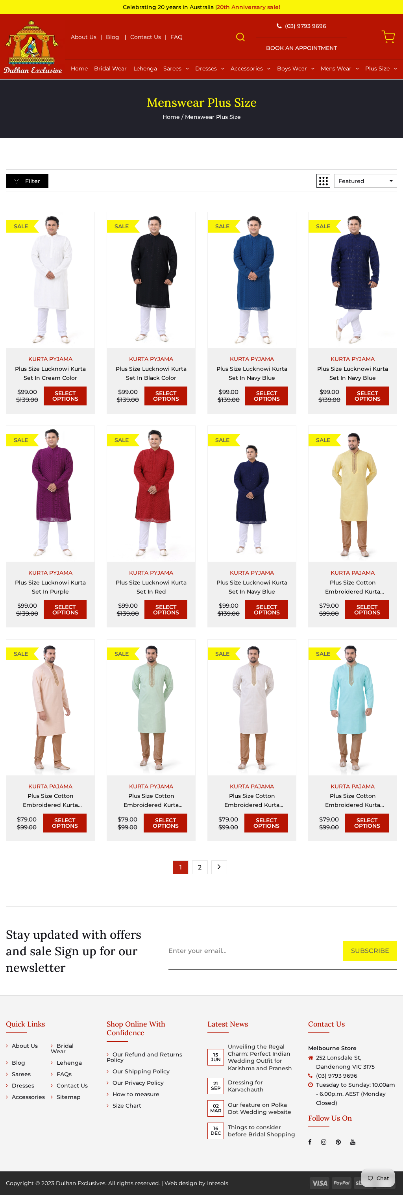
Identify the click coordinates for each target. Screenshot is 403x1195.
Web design (181, 1183)
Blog (112, 37)
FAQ (176, 37)
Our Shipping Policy (141, 1071)
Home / (174, 116)
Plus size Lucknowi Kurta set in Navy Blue (251, 587)
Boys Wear (292, 68)
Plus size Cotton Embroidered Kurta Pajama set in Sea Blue (352, 801)
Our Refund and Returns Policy (144, 1057)
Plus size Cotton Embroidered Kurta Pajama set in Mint (151, 801)
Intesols (217, 1183)
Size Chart (127, 1105)
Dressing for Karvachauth (246, 1086)
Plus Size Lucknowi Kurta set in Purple (50, 587)
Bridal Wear (110, 68)
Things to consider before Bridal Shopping (261, 1131)
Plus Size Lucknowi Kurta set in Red (151, 587)
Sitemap (69, 1097)
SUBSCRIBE (370, 951)
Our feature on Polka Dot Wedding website (259, 1108)
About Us (83, 37)
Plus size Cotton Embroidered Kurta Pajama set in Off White (252, 801)
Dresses (206, 68)
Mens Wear (336, 68)
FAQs (64, 1074)
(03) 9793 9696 (305, 26)
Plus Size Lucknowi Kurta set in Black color (151, 373)
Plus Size (377, 68)
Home (79, 68)
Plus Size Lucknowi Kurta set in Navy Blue (251, 373)
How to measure (136, 1094)
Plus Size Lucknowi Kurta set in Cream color (50, 373)
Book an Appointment (301, 48)
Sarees (172, 68)
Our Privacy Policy (138, 1083)
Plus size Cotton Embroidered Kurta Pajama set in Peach (50, 801)
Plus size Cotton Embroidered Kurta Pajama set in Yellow (352, 587)
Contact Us (145, 37)
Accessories (247, 68)
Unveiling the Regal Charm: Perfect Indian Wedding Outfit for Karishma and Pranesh (260, 1057)
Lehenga (145, 68)
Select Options (65, 396)
